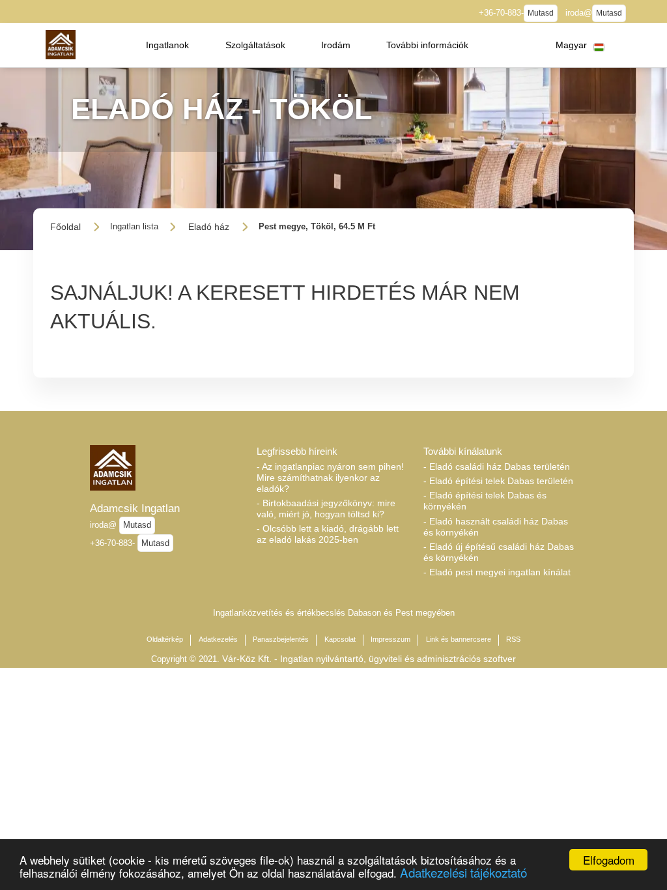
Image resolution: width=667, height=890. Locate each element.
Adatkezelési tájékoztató (463, 872)
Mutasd (541, 13)
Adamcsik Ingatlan (135, 508)
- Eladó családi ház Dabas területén (496, 466)
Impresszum (390, 639)
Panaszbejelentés (281, 639)
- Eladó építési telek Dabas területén (498, 481)
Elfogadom (608, 860)
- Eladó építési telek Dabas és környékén (484, 500)
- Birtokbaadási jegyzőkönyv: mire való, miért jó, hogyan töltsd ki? (326, 508)
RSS (513, 639)
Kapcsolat (340, 639)
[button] (167, 45)
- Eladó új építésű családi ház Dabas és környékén (498, 552)
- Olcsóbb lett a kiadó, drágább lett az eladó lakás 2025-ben (328, 534)
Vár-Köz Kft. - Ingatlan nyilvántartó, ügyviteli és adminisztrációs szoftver (369, 658)
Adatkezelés (218, 639)
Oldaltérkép (165, 639)
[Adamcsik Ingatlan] (60, 44)
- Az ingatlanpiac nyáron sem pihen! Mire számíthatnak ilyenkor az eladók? (330, 477)
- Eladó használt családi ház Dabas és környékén (495, 527)
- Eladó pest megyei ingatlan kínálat (497, 572)
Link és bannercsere (458, 639)
